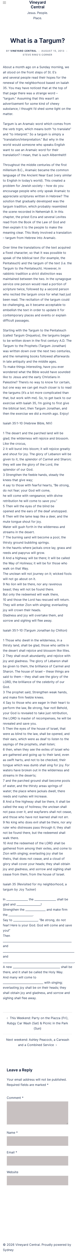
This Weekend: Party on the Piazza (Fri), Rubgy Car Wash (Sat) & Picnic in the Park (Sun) (37, 1023)
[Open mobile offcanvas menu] (4, 2)
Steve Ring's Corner (37, 54)
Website (12, 1172)
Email (12, 1152)
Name (12, 1132)
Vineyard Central (37, 4)
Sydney (8, 1250)
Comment (15, 1098)
